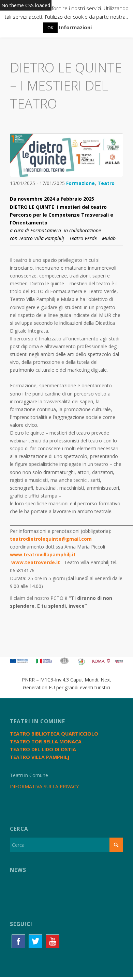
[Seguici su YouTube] (52, 941)
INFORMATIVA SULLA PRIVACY (44, 786)
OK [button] (50, 27)
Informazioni (75, 27)
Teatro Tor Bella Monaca (46, 741)
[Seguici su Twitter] (35, 941)
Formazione (80, 183)
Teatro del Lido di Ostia (43, 749)
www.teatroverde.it (35, 562)
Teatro (106, 183)
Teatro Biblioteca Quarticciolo (54, 733)
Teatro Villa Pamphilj (39, 757)
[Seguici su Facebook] (18, 941)
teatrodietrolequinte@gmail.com (51, 539)
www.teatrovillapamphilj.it (43, 554)
